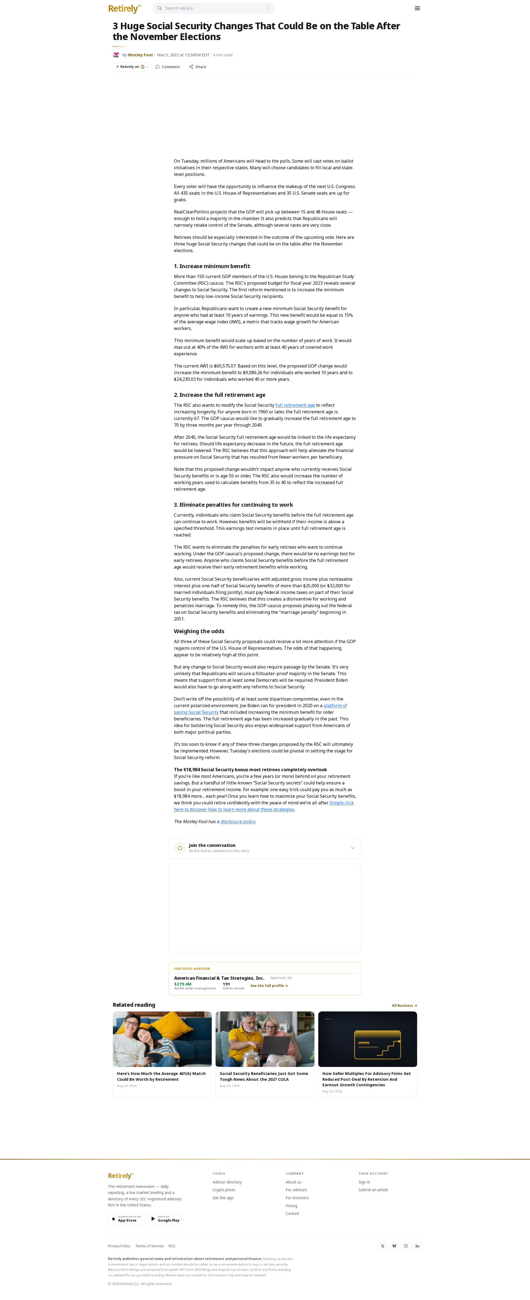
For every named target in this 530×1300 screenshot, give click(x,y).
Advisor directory (227, 1182)
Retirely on (132, 66)
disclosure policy (237, 821)
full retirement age (295, 405)
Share (200, 66)
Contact (292, 1214)
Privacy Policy (119, 1246)
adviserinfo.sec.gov (127, 1275)
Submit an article (373, 1190)
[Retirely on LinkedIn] (417, 1246)
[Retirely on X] (382, 1246)
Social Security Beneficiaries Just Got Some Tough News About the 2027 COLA (264, 1076)
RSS (172, 1246)
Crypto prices (224, 1190)
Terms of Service (149, 1246)
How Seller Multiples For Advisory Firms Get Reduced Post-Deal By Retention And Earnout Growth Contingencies (366, 1079)
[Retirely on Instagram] (405, 1246)
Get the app (223, 1198)
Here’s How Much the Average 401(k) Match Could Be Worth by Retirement (161, 1076)
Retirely (124, 8)
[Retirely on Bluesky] (394, 1246)
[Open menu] (417, 8)
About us (293, 1182)
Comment (171, 66)
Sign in (364, 1182)
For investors (297, 1198)
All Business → (404, 1006)
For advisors (296, 1190)
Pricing (291, 1206)
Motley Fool (140, 54)
